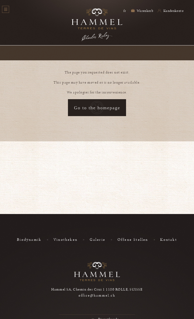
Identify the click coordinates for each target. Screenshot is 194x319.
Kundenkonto (173, 11)
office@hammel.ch (97, 295)
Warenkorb (145, 11)
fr (125, 11)
